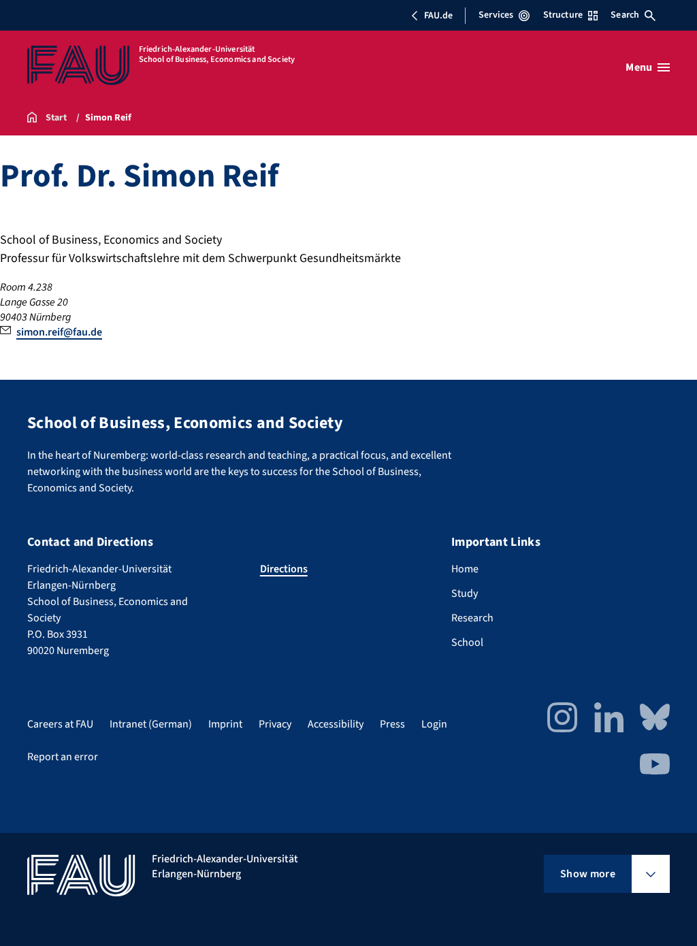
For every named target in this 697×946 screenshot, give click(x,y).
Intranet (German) (151, 724)
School (467, 642)
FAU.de (438, 15)
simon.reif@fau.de (59, 332)
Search (625, 15)
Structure (563, 15)
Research (472, 617)
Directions (284, 568)
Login (434, 724)
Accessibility (335, 724)
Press (392, 724)
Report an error (62, 756)
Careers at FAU (60, 724)
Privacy (275, 724)
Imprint (225, 724)
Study (464, 593)
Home (465, 568)
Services (496, 15)
